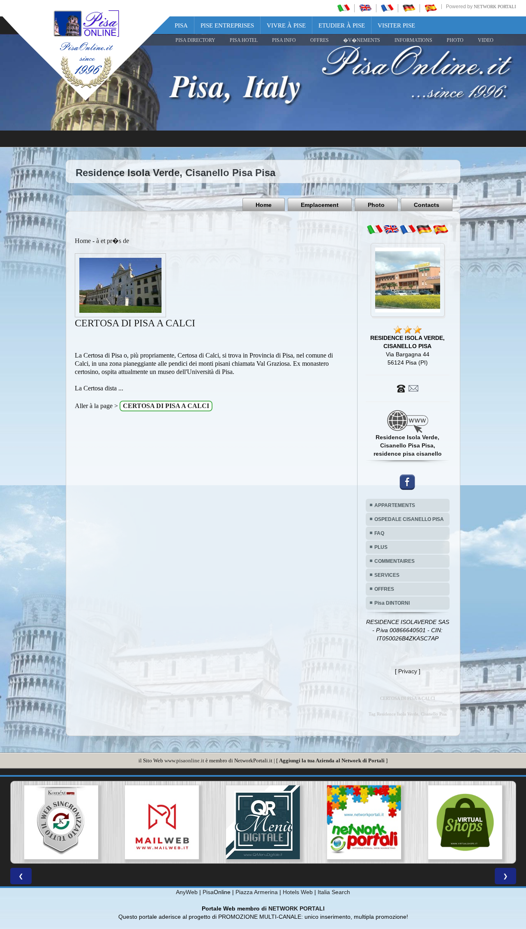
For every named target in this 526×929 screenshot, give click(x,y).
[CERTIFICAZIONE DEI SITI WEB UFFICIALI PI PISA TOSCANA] (465, 822)
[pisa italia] (343, 7)
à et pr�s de (112, 240)
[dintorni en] (391, 229)
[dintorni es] (440, 229)
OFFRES (319, 40)
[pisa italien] (408, 7)
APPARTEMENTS (394, 505)
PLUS (381, 547)
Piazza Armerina (256, 892)
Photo (376, 205)
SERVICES (386, 575)
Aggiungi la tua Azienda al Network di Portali (332, 760)
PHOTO (455, 40)
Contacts (426, 205)
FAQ (379, 533)
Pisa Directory (195, 40)
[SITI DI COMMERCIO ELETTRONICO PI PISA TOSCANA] (364, 822)
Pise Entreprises (227, 25)
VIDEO (486, 40)
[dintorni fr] (407, 229)
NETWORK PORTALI (296, 908)
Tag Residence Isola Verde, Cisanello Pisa (408, 714)
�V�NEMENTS (361, 40)
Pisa (181, 25)
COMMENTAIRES (394, 561)
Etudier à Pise (341, 25)
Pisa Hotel (244, 40)
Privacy (407, 671)
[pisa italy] (365, 7)
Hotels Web (298, 892)
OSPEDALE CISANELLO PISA (409, 519)
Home (264, 205)
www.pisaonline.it (184, 760)
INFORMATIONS (413, 40)
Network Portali (495, 6)
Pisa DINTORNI (392, 603)
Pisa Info (284, 40)
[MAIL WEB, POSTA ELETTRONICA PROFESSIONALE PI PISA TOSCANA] (61, 822)
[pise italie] (387, 7)
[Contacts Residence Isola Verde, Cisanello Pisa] (407, 388)
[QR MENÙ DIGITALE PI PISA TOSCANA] (162, 822)
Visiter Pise (396, 25)
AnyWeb (187, 892)
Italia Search (334, 892)
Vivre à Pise (286, 25)
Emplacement (320, 205)
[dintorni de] (424, 229)
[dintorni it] (375, 229)
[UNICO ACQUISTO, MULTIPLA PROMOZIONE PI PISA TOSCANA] (263, 822)
